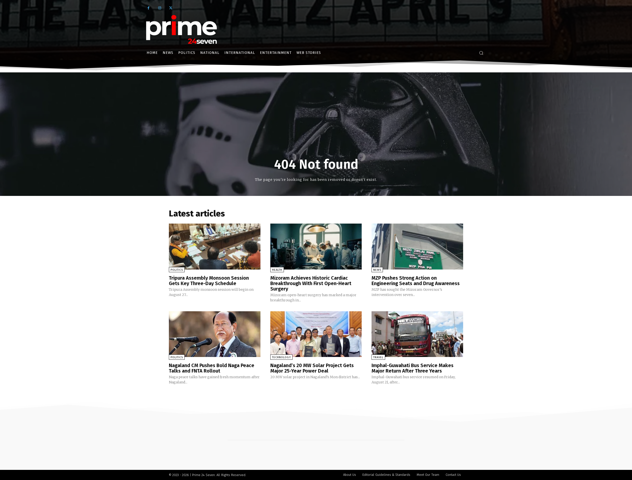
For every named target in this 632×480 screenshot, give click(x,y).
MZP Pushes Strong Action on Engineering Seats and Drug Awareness (416, 280)
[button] (481, 53)
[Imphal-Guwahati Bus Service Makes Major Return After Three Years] (417, 334)
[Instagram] (159, 8)
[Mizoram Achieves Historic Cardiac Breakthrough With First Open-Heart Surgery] (316, 246)
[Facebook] (148, 8)
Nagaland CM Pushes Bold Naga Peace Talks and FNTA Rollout (211, 368)
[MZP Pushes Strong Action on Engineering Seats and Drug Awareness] (417, 246)
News (377, 269)
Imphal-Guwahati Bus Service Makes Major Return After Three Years (413, 368)
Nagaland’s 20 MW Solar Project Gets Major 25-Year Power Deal (312, 368)
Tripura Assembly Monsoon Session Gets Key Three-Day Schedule (209, 280)
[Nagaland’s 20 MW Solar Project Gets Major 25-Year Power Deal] (316, 334)
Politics (177, 269)
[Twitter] (170, 8)
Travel (378, 357)
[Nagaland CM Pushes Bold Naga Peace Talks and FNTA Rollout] (214, 334)
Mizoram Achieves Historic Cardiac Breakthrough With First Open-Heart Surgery (310, 283)
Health (277, 269)
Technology (281, 357)
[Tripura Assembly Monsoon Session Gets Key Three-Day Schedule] (214, 246)
